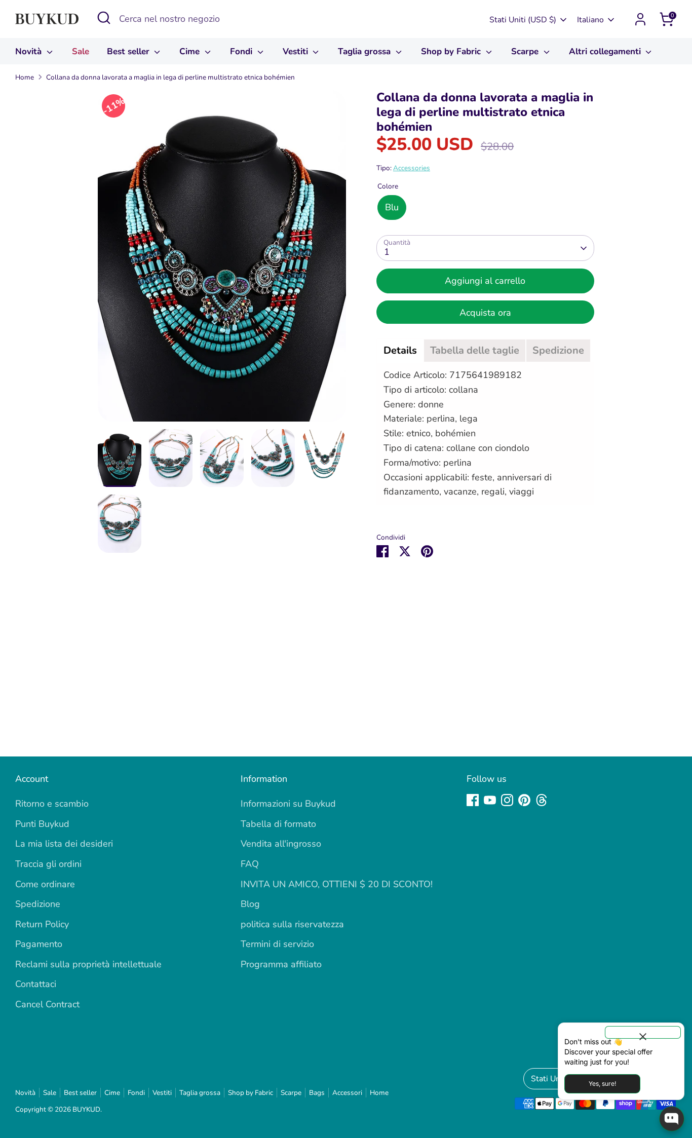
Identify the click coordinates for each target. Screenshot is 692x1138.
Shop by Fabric (452, 51)
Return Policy (42, 924)
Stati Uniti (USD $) (522, 19)
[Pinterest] (524, 800)
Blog (250, 904)
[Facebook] (473, 800)
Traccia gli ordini (48, 864)
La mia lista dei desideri (64, 844)
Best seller (129, 51)
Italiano (590, 19)
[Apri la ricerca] (104, 18)
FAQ (250, 864)
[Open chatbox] (672, 1119)
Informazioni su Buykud (288, 804)
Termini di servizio (277, 944)
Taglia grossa (365, 51)
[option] (222, 259)
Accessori (347, 1092)
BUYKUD (86, 1109)
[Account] (640, 19)
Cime (190, 51)
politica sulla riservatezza (292, 924)
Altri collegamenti (606, 51)
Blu (392, 207)
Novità (29, 51)
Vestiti (297, 51)
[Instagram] (507, 800)
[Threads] (541, 800)
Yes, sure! (602, 1083)
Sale (80, 51)
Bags (317, 1092)
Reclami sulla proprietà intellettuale (88, 964)
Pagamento (38, 944)
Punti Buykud (42, 824)
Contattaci (35, 984)
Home (24, 77)
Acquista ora (485, 313)
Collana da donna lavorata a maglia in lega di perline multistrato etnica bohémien (170, 77)
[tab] (400, 350)
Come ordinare (45, 884)
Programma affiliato (281, 964)
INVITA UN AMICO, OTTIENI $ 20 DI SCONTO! (337, 884)
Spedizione (37, 904)
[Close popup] (642, 1032)
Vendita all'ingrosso (281, 844)
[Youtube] (490, 800)
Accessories (411, 168)
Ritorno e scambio (52, 804)
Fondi (242, 51)
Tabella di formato (278, 824)
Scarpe (526, 51)
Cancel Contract (47, 1004)
